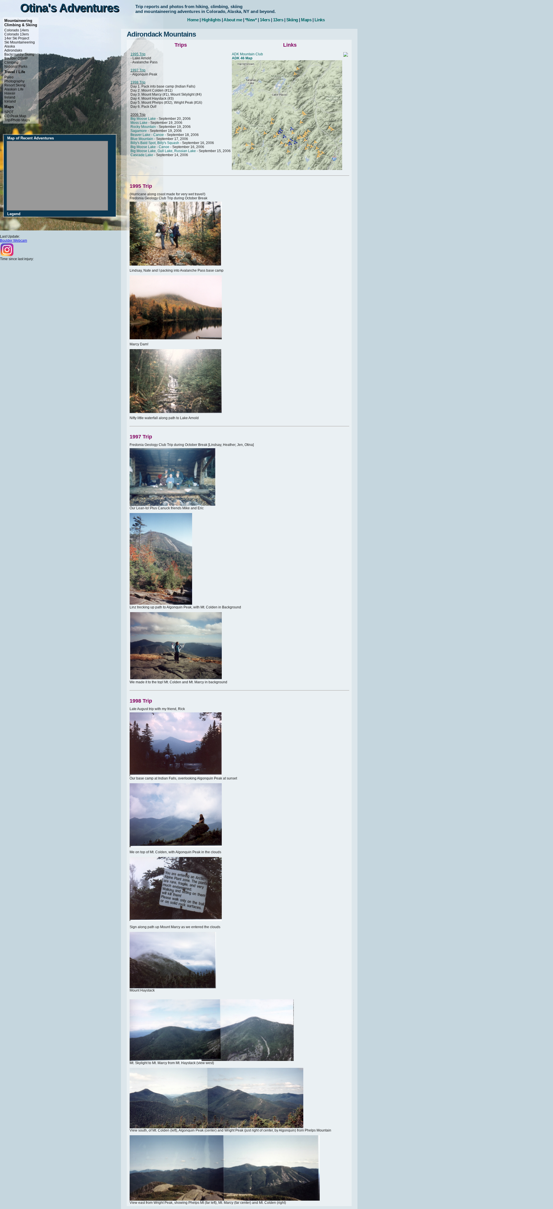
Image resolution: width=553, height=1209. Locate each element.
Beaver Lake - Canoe (147, 135)
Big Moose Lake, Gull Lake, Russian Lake (163, 151)
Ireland (9, 97)
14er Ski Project (16, 38)
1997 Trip (137, 70)
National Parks (15, 67)
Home (192, 19)
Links (320, 19)
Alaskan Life (14, 89)
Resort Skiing (14, 85)
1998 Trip (137, 82)
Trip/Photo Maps (17, 120)
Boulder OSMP (16, 58)
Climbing (11, 62)
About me (233, 19)
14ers (265, 19)
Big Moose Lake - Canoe (149, 147)
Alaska (9, 46)
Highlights (211, 19)
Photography (14, 81)
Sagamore (138, 131)
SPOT (9, 112)
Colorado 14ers (16, 30)
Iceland (10, 101)
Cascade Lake (141, 155)
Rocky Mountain (143, 127)
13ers (278, 19)
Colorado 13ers (16, 34)
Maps (306, 19)
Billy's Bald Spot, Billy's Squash (154, 143)
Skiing (292, 19)
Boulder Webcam (13, 241)
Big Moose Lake (143, 119)
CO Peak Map (15, 116)
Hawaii (9, 93)
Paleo (9, 77)
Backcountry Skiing (19, 54)
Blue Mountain (141, 139)
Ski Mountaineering (19, 42)
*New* (251, 19)
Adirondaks (13, 50)
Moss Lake (138, 123)
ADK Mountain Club (247, 54)
